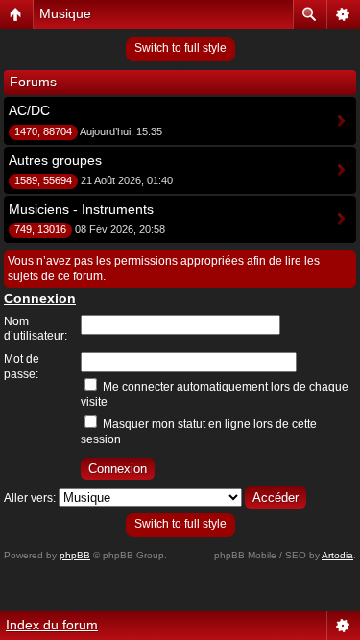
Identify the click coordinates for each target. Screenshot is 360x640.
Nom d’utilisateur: (35, 329)
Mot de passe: (21, 366)
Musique (65, 13)
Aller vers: (30, 498)
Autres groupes (55, 160)
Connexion (40, 298)
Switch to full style (180, 48)
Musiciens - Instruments (81, 209)
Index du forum (52, 624)
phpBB (75, 555)
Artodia (337, 555)
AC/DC (29, 110)
